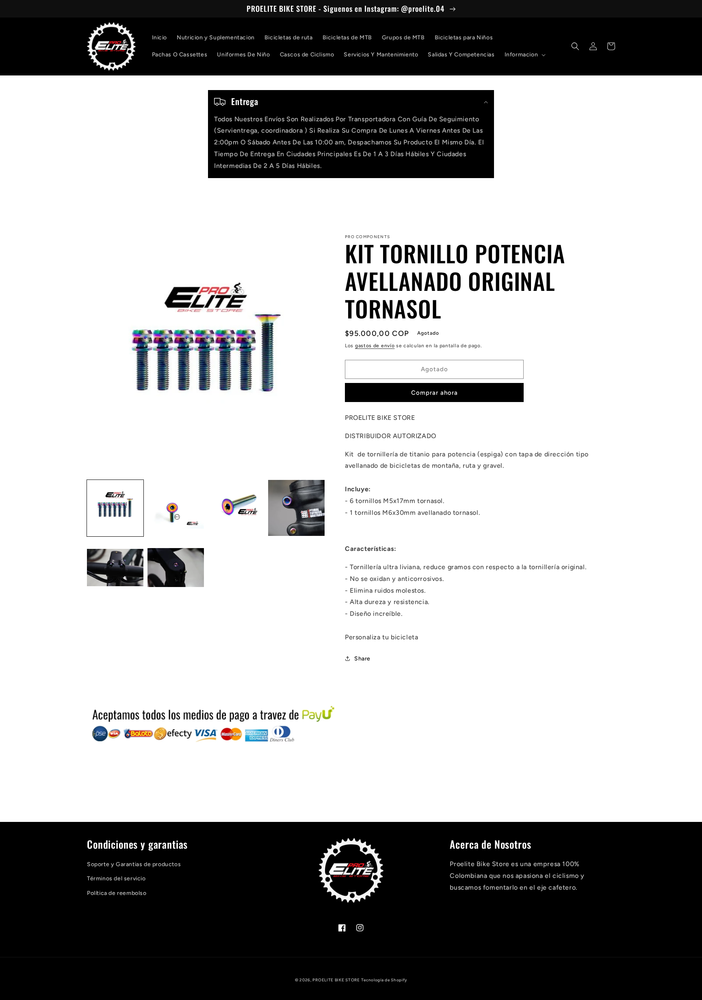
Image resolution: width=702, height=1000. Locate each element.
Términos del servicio (116, 878)
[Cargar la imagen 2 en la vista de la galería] (175, 508)
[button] (524, 54)
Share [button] (362, 658)
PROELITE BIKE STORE (336, 980)
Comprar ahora (434, 392)
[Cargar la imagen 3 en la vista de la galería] (236, 508)
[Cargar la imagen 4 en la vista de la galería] (296, 508)
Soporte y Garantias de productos (134, 864)
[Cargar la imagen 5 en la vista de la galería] (115, 568)
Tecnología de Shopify (384, 980)
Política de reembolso (117, 893)
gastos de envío (375, 345)
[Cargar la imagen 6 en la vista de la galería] (175, 568)
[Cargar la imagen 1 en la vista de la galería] (115, 508)
